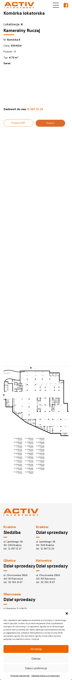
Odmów (36, 658)
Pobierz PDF (18, 122)
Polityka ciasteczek (20, 675)
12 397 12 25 (47, 548)
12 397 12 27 (14, 548)
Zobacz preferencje (36, 668)
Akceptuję (36, 648)
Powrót (50, 123)
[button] (67, 613)
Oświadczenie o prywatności (45, 675)
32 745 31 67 (15, 582)
